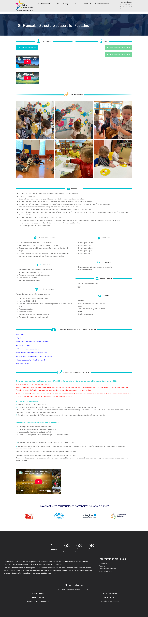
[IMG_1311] (113, 159)
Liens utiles (103, 563)
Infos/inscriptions (102, 4)
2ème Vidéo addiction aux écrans (120, 54)
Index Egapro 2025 (105, 571)
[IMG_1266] (35, 159)
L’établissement (44, 4)
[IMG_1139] (74, 120)
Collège (66, 4)
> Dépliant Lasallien (23, 364)
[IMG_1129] (35, 120)
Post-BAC (87, 4)
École (56, 4)
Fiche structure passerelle (28, 47)
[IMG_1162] (113, 120)
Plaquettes (102, 566)
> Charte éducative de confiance (27, 349)
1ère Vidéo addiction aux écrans (120, 47)
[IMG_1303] (74, 159)
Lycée (76, 4)
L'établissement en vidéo (107, 568)
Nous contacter (126, 2)
